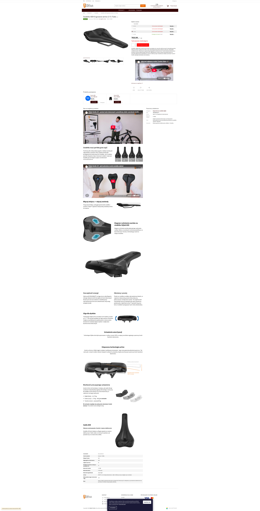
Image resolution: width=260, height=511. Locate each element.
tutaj (102, 406)
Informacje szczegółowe (136, 83)
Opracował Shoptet (173, 508)
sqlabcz (105, 503)
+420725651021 (107, 499)
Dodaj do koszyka (144, 44)
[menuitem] (135, 10)
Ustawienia (113, 507)
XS (98, 102)
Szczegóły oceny (102, 19)
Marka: (109, 19)
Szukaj (143, 5)
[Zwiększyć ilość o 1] (136, 44)
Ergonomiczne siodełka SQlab (159, 111)
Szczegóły (94, 102)
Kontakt (122, 497)
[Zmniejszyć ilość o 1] (136, 46)
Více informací (122, 504)
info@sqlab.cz (107, 497)
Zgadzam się (147, 502)
